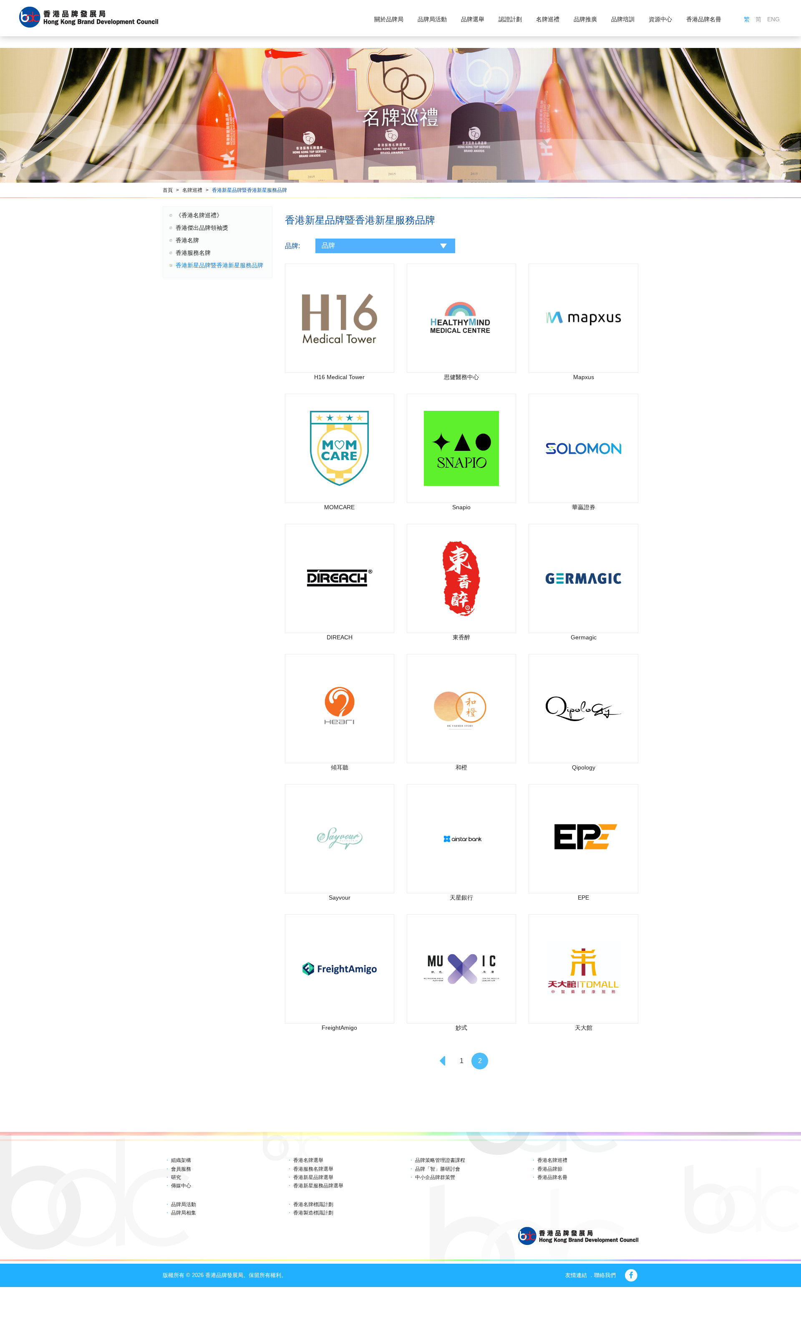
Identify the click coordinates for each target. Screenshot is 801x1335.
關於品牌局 (388, 19)
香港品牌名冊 (703, 19)
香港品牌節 (549, 1169)
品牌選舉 (472, 19)
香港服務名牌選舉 (313, 1169)
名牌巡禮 (547, 19)
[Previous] (443, 1061)
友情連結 (576, 1275)
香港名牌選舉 (308, 1160)
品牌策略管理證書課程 (440, 1160)
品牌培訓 (623, 19)
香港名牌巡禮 (552, 1160)
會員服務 (181, 1169)
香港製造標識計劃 (313, 1213)
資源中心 (660, 19)
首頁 (168, 190)
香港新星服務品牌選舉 (318, 1186)
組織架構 (181, 1160)
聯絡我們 (605, 1275)
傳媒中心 (181, 1186)
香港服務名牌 (193, 252)
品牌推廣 (585, 19)
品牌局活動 (432, 19)
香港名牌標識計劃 (313, 1204)
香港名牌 (187, 240)
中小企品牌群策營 (435, 1177)
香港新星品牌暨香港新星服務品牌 (249, 190)
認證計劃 (510, 19)
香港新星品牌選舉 (313, 1177)
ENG (773, 19)
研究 (176, 1177)
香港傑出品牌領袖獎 (202, 227)
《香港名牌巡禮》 (199, 215)
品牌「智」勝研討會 (437, 1169)
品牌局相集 (183, 1213)
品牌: (292, 245)
